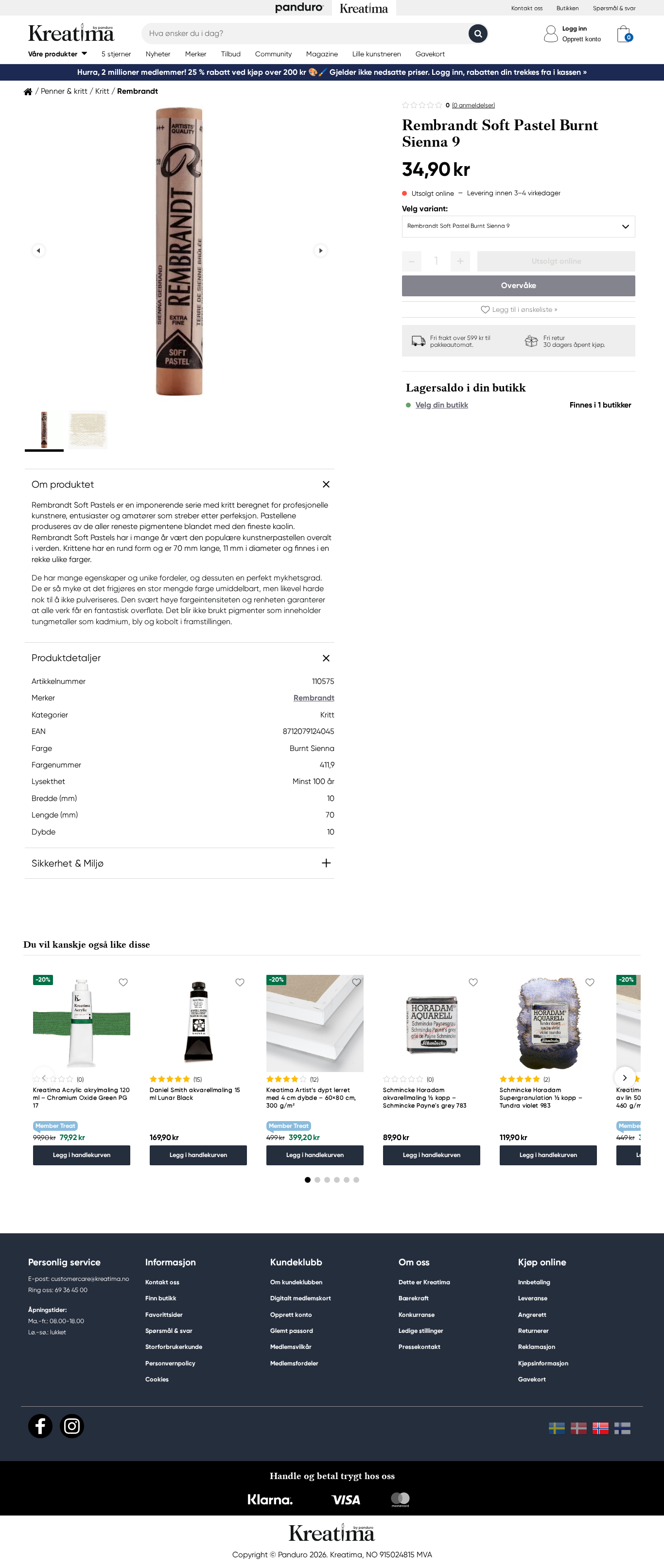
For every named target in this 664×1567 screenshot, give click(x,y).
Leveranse (532, 1298)
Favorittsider (164, 1314)
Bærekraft (414, 1298)
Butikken (568, 8)
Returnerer (533, 1330)
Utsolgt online (556, 261)
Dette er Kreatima (424, 1282)
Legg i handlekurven (81, 1154)
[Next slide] (321, 251)
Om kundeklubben (296, 1282)
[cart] (623, 33)
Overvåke (518, 285)
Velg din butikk (442, 405)
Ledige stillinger (421, 1330)
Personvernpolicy (170, 1363)
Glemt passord (291, 1330)
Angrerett (532, 1314)
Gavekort (532, 1379)
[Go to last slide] (39, 251)
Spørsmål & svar (614, 8)
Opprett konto (581, 39)
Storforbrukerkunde (173, 1346)
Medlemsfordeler (294, 1363)
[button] (57, 53)
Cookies (157, 1379)
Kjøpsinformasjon (543, 1363)
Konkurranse (417, 1314)
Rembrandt (137, 91)
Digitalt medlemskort (300, 1298)
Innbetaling (534, 1282)
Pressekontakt (419, 1346)
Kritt (102, 91)
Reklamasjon (536, 1346)
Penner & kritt (64, 91)
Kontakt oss (526, 8)
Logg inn (574, 28)
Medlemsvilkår (291, 1346)
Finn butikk (160, 1298)
